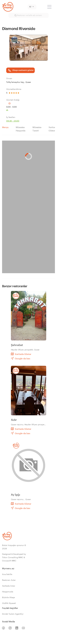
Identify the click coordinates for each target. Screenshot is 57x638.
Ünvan (9, 79)
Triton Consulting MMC (12, 557)
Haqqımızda (7, 592)
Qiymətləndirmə (13, 89)
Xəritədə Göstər (23, 354)
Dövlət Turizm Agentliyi (12, 614)
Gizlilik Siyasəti (9, 603)
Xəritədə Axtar (8, 586)
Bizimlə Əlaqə (8, 598)
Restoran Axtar (9, 580)
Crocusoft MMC (9, 561)
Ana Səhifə (7, 574)
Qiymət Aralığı (13, 100)
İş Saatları (10, 117)
